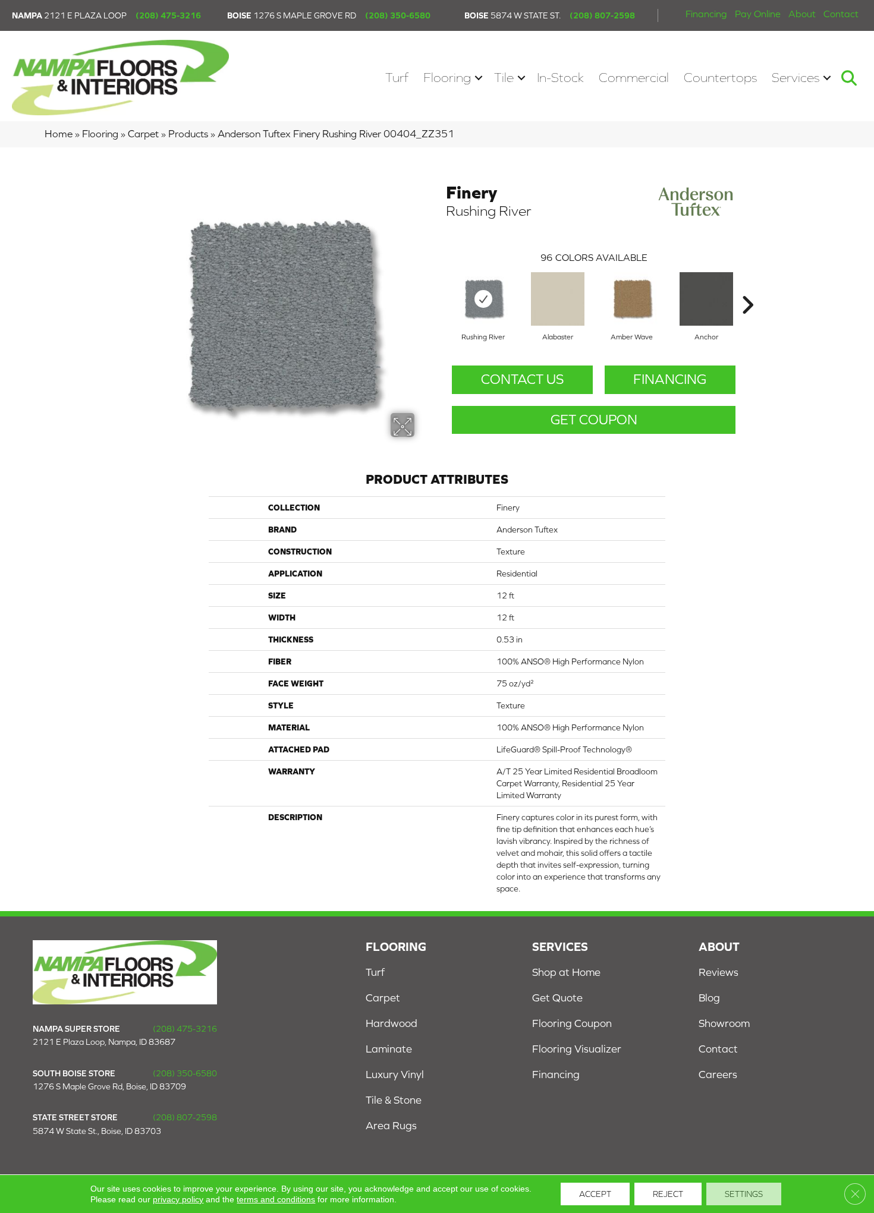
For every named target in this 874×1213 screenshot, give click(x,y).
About (802, 13)
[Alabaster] (557, 299)
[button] (478, 78)
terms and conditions (276, 1199)
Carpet (143, 134)
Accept (595, 1194)
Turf (396, 77)
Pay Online (758, 13)
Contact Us (522, 379)
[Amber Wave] (632, 299)
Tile (504, 77)
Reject (668, 1194)
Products (188, 134)
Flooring (447, 77)
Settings (744, 1194)
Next (747, 287)
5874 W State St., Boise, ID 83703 (97, 1131)
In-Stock (560, 77)
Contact (841, 13)
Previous (440, 287)
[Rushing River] (483, 299)
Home (59, 134)
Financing (706, 13)
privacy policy (178, 1199)
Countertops (720, 77)
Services (795, 77)
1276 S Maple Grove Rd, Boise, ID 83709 (109, 1086)
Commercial (634, 77)
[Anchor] (706, 299)
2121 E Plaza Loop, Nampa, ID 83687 (104, 1042)
